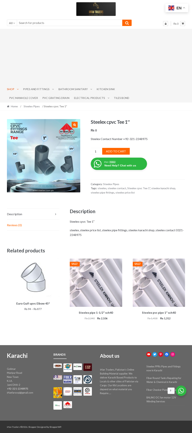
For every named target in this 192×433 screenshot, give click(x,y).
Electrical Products (89, 97)
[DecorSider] (87, 367)
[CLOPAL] (77, 366)
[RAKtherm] (57, 405)
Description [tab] (14, 214)
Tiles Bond (121, 97)
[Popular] (87, 391)
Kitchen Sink (106, 89)
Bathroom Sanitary (73, 89)
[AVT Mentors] (67, 367)
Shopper (32, 427)
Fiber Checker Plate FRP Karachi (163, 389)
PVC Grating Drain (55, 97)
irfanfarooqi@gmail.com (20, 392)
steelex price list (125, 192)
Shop (10, 89)
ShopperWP (55, 427)
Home (14, 106)
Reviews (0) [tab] (14, 225)
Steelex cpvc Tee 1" (138, 188)
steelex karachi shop (163, 188)
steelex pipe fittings (102, 192)
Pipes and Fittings (36, 89)
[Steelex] (67, 404)
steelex (102, 188)
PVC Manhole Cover (23, 97)
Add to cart (116, 151)
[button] (75, 125)
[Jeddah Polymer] (67, 391)
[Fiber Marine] (67, 379)
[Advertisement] (96, 57)
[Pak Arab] (77, 391)
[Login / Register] (165, 23)
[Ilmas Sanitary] (57, 392)
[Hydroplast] (87, 379)
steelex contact (117, 188)
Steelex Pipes (32, 106)
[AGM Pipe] (57, 365)
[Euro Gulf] (57, 377)
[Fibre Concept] (77, 379)
